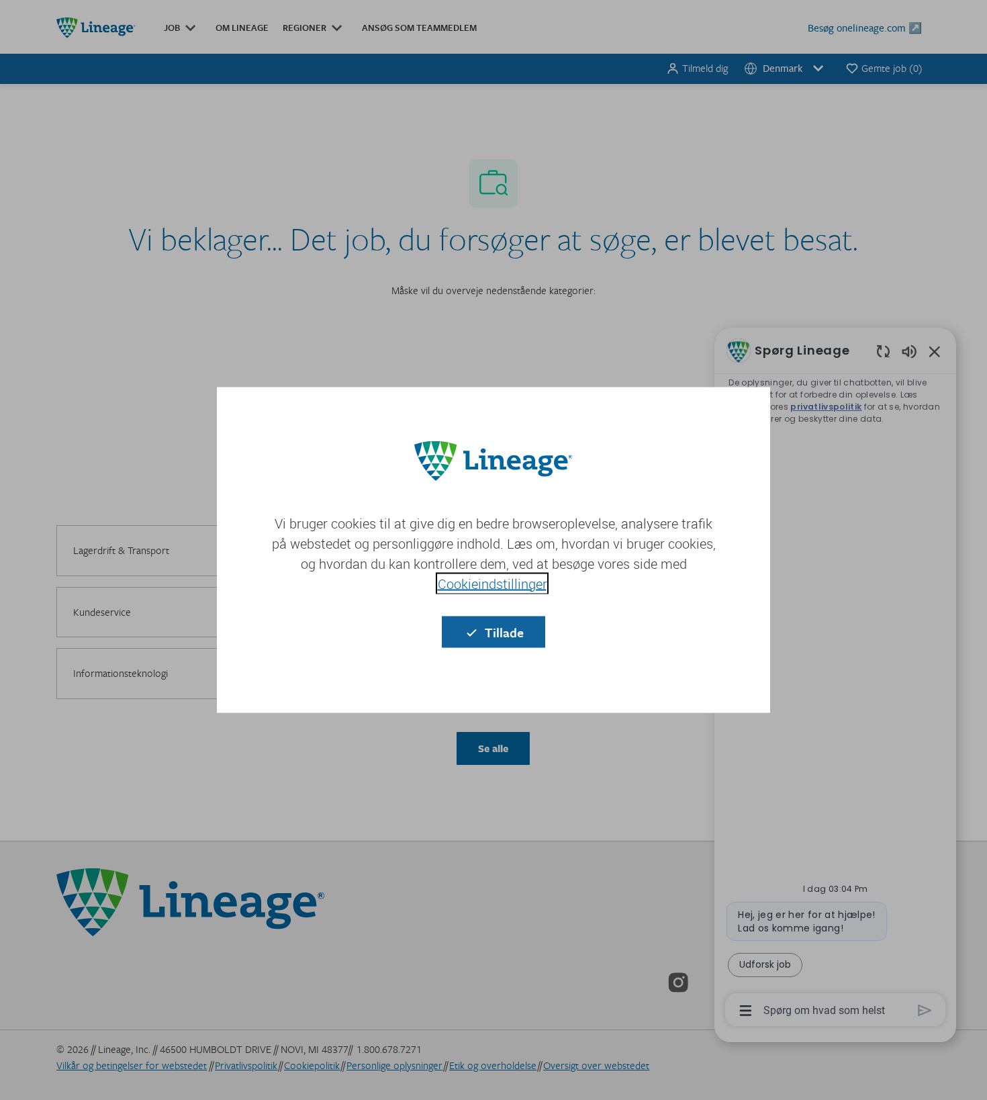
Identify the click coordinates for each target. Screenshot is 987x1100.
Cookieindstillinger (492, 584)
